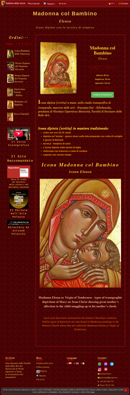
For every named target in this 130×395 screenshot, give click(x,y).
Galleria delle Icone (15, 3)
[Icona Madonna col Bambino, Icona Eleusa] (58, 68)
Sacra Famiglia (21, 114)
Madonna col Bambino (20, 103)
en (75, 363)
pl (68, 363)
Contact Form (105, 373)
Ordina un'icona (101, 94)
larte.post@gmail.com (109, 377)
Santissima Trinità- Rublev (19, 92)
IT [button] (112, 3)
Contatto (124, 3)
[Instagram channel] (100, 369)
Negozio (43, 371)
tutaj (92, 392)
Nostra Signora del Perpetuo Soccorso (22, 66)
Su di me (62, 3)
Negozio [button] (50, 3)
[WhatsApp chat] (100, 363)
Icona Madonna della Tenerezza (22, 52)
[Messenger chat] (106, 363)
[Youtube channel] (107, 369)
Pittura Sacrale (34, 3)
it (81, 363)
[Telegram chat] (113, 363)
